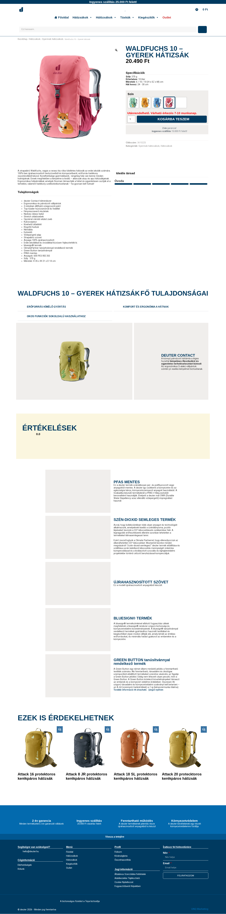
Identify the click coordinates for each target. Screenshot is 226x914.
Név (165, 853)
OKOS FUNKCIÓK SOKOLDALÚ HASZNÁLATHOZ (56, 316)
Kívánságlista (121, 856)
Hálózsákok (104, 17)
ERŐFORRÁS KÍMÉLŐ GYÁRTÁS (46, 306)
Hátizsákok (80, 17)
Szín (131, 94)
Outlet (167, 17)
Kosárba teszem (173, 119)
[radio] (133, 102)
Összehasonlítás (123, 860)
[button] (65, 307)
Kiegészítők (146, 17)
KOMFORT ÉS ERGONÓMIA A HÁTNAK (146, 306)
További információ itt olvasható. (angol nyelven (138, 690)
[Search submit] (202, 29)
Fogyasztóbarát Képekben (128, 886)
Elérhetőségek (25, 865)
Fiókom (118, 852)
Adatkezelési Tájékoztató (127, 878)
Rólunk (21, 869)
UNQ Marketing (199, 909)
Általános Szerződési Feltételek (130, 874)
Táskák (125, 17)
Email (166, 863)
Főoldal (63, 17)
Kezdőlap (22, 39)
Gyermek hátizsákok (52, 39)
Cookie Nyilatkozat (124, 882)
